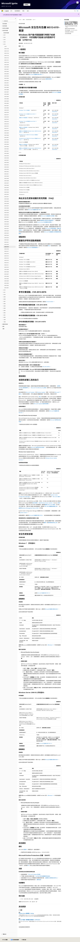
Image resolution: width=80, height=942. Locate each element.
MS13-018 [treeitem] (6, 249)
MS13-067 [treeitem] (6, 137)
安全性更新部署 (68, 33)
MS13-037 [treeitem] (6, 205)
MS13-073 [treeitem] (6, 123)
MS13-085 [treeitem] (6, 96)
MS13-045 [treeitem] (6, 187)
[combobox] (9, 21)
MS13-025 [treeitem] (6, 233)
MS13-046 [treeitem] (6, 185)
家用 (24, 19)
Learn (20, 19)
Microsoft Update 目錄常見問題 (41, 403)
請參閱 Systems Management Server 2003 (28, 508)
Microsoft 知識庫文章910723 (35, 515)
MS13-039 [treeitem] (6, 201)
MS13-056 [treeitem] (6, 162)
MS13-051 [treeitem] (6, 174)
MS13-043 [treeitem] (6, 192)
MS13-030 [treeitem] (6, 221)
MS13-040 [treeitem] (6, 199)
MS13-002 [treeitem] (6, 285)
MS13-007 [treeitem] (6, 274)
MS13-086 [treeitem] (6, 94)
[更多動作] (60, 20)
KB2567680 (54, 111)
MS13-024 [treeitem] (6, 235)
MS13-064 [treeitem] (6, 144)
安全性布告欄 (28, 19)
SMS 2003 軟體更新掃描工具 (50, 506)
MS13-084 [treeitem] (6, 98)
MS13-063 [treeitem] (6, 146)
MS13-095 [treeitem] (6, 73)
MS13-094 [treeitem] (6, 76)
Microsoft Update (30, 392)
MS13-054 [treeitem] (6, 167)
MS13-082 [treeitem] (6, 103)
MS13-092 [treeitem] (6, 80)
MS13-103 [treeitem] (6, 55)
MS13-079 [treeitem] (6, 110)
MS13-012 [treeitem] (6, 262)
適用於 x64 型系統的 (23, 117)
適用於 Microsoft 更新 (50, 504)
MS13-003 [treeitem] (6, 283)
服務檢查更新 (48, 79)
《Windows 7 (50, 645)
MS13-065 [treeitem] (6, 142)
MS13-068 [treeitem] (6, 135)
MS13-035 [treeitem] (6, 210)
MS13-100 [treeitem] (6, 62)
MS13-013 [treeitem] (6, 260)
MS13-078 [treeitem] (6, 112)
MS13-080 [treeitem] (6, 107)
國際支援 (39, 879)
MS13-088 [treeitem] (6, 89)
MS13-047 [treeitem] (6, 183)
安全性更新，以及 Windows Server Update (42, 503)
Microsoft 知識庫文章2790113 (35, 209)
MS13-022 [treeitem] (6, 239)
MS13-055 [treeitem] (6, 164)
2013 (34, 19)
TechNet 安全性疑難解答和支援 (42, 876)
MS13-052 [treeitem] (6, 171)
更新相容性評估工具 (52, 522)
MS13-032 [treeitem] (6, 217)
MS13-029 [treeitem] (6, 224)
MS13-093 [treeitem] (6, 78)
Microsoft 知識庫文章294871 (35, 74)
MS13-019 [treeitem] (6, 246)
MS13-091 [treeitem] (6, 82)
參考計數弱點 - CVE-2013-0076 (71, 30)
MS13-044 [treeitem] (6, 189)
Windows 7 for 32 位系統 (24, 110)
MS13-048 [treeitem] (6, 180)
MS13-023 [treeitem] (6, 237)
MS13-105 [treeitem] (6, 51)
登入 (77, 10)
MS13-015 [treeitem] (6, 255)
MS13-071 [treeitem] (6, 128)
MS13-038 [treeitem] (6, 203)
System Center (23, 512)
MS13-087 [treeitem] (6, 92)
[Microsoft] (2, 11)
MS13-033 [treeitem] (6, 214)
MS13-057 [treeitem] (6, 160)
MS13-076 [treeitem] (6, 117)
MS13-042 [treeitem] (6, 194)
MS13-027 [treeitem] (6, 228)
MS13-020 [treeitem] (6, 244)
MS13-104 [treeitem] (6, 53)
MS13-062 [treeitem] (6, 148)
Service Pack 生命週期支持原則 (44, 222)
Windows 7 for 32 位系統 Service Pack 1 (27, 114)
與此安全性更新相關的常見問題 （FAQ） (71, 26)
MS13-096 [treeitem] (6, 71)
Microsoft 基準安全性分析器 (37, 447)
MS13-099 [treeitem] (6, 64)
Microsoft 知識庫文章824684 (51, 609)
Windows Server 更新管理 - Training (26, 913)
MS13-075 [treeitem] (6, 119)
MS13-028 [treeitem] (6, 226)
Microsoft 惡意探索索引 (32, 247)
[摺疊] (15, 19)
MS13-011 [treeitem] (6, 265)
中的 (49, 245)
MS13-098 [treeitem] (6, 66)
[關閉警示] (77, 2)
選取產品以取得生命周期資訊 (46, 220)
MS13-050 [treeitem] (6, 176)
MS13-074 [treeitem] (6, 121)
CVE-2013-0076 (49, 301)
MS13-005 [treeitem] (6, 278)
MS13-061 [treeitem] (6, 151)
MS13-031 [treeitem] (6, 219)
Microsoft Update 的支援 (34, 874)
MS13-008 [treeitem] (6, 271)
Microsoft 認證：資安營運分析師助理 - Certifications (29, 919)
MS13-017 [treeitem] (6, 251)
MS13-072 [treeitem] (6, 126)
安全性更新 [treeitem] (4, 23)
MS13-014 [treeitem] (6, 258)
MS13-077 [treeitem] (6, 114)
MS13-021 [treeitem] (6, 242)
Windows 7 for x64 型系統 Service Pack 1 (27, 121)
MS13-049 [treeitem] (6, 178)
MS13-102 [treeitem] (6, 57)
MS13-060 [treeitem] (6, 153)
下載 (39, 396)
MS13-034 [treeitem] (6, 212)
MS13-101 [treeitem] (6, 60)
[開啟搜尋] (75, 11)
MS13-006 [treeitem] (6, 276)
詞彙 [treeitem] (3, 328)
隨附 (45, 522)
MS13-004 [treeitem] (6, 280)
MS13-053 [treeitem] (6, 169)
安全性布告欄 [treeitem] (6, 32)
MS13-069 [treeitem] (6, 133)
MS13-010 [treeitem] (6, 267)
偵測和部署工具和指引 (69, 31)
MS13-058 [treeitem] (6, 158)
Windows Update (41, 392)
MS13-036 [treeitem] (6, 208)
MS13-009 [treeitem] (6, 269)
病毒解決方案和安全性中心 (51, 878)
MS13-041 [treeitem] (6, 196)
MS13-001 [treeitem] (6, 287)
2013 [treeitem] (5, 46)
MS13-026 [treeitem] (6, 230)
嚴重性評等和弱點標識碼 (70, 28)
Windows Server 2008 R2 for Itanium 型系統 (28, 134)
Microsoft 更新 (56, 496)
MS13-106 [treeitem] (6, 48)
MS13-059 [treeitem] (6, 155)
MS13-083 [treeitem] (6, 101)
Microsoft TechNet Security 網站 (38, 387)
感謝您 (25, 849)
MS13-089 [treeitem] (6, 87)
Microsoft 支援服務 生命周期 (47, 216)
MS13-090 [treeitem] (6, 85)
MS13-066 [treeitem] (6, 139)
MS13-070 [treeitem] (6, 130)
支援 (58, 503)
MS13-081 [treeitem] (6, 105)
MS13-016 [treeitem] (6, 253)
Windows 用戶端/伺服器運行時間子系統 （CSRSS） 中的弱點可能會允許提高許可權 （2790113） (71, 23)
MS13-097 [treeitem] (6, 69)
